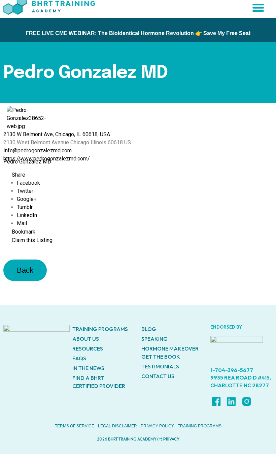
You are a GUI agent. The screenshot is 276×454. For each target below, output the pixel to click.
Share (18, 175)
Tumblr (25, 207)
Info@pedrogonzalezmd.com (37, 150)
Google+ (27, 199)
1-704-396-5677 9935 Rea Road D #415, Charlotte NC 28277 (240, 378)
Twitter (25, 191)
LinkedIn (27, 215)
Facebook (28, 183)
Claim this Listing (32, 240)
